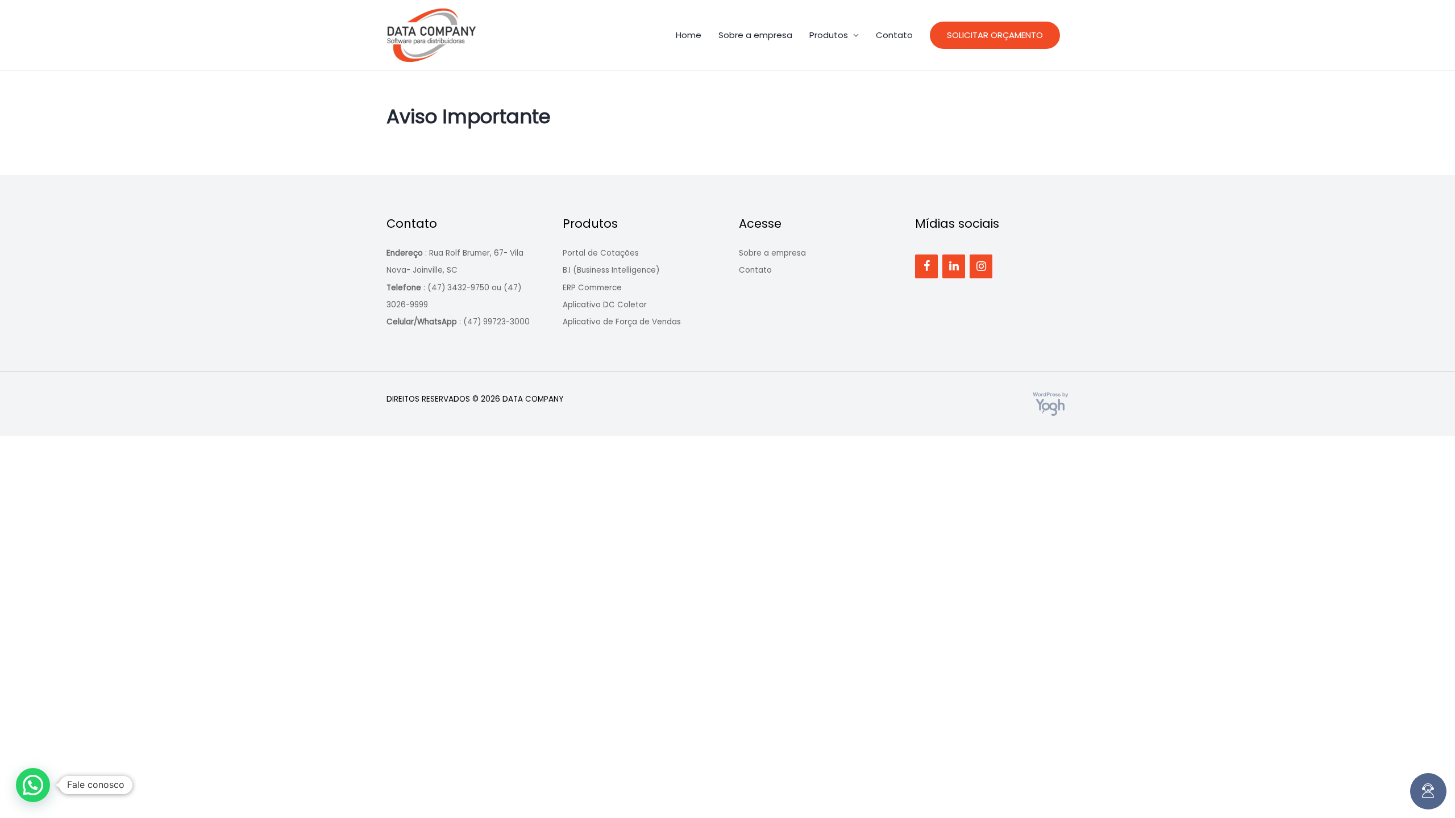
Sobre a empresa (755, 35)
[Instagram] (981, 266)
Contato (894, 35)
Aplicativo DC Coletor (605, 304)
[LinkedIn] (953, 266)
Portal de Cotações (601, 253)
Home (688, 35)
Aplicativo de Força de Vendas (622, 321)
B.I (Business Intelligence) (611, 270)
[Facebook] (926, 266)
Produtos (828, 35)
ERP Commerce (592, 287)
